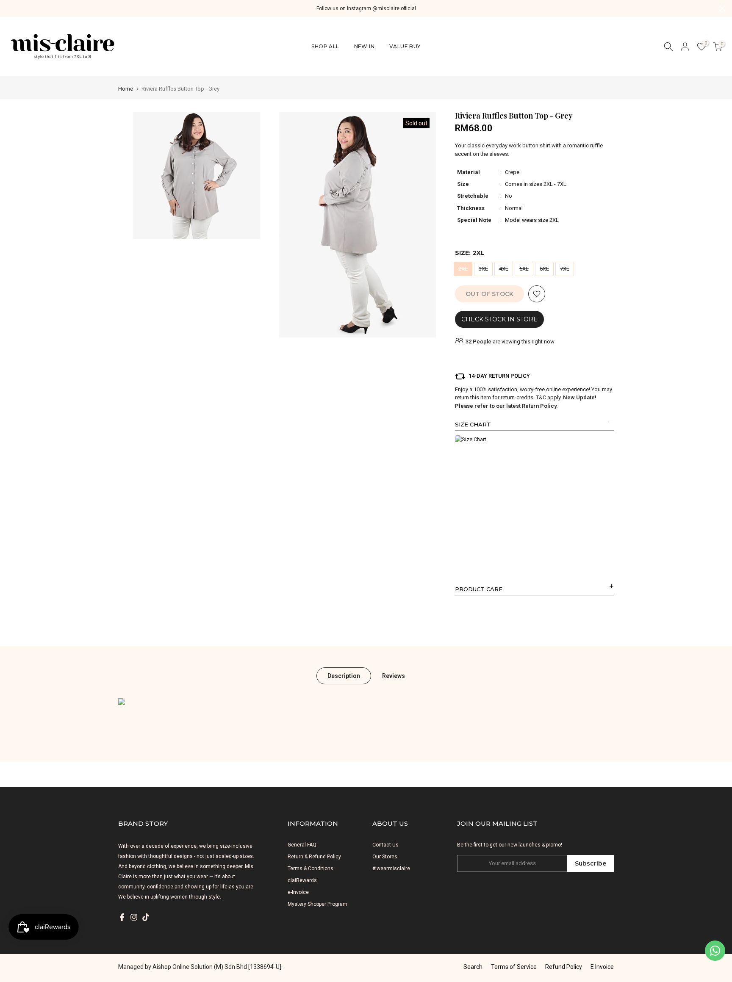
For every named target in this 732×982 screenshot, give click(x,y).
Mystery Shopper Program (317, 904)
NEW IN (364, 46)
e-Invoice (298, 892)
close (9, 8)
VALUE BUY (405, 46)
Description (343, 675)
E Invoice (602, 966)
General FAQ (302, 845)
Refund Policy (563, 966)
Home (125, 88)
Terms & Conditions (310, 868)
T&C (541, 397)
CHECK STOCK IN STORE (499, 319)
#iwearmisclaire (391, 868)
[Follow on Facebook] (122, 917)
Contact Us (385, 845)
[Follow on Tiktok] (146, 917)
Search (472, 966)
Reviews (393, 675)
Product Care (478, 589)
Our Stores (384, 857)
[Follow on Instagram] (134, 917)
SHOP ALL (325, 46)
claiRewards (302, 880)
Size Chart (473, 424)
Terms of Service (514, 966)
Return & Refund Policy (314, 857)
